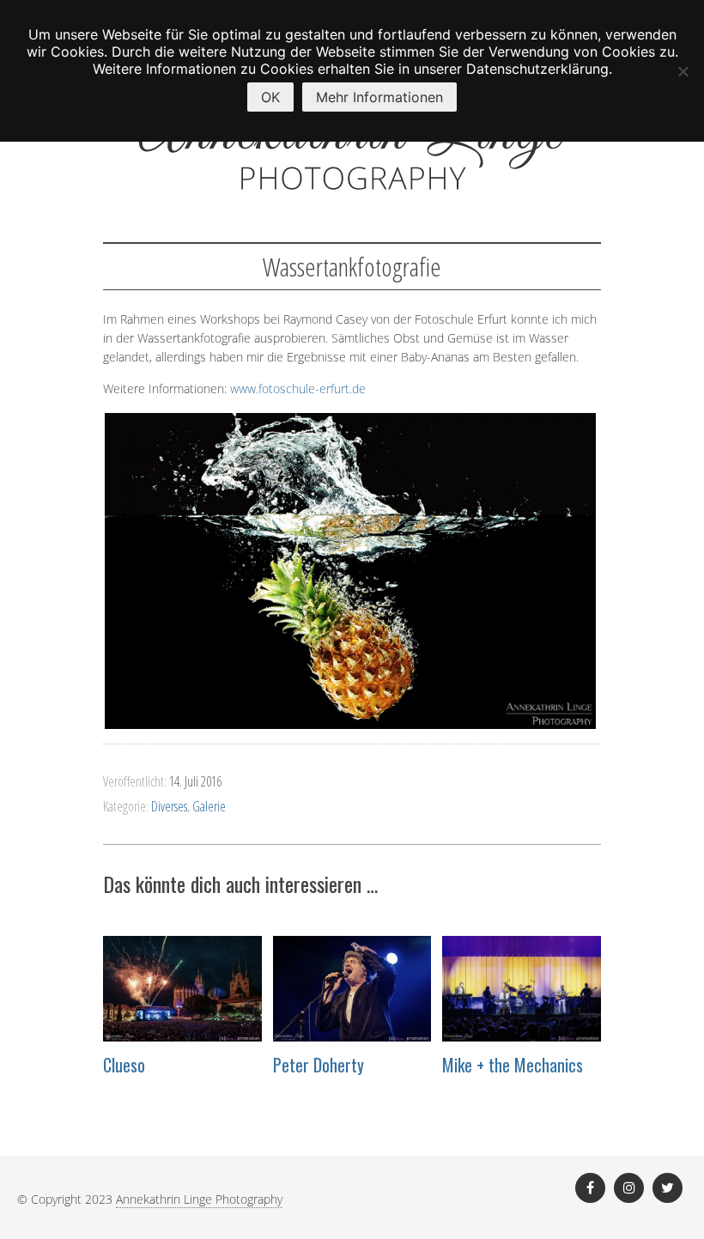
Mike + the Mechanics (512, 1065)
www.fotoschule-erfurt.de (298, 388)
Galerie (209, 806)
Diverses (169, 806)
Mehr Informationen (379, 97)
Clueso (124, 1065)
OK (270, 97)
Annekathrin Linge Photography (199, 1199)
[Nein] (682, 71)
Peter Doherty (318, 1065)
